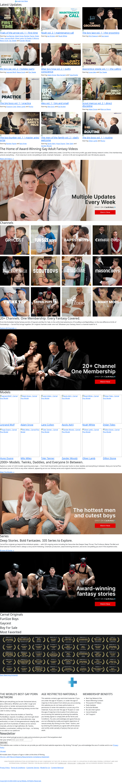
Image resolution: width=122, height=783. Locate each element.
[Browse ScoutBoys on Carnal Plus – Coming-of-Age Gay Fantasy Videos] (45, 271)
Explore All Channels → (8, 328)
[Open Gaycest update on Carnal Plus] (20, 67)
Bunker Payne (29, 36)
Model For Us (45, 768)
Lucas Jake (92, 72)
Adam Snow (19, 36)
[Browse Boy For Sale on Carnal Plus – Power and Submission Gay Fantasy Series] (14, 271)
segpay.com (62, 763)
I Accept (3, 751)
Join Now (24, 1)
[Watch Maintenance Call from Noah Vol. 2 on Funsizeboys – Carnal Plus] (61, 18)
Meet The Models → (7, 472)
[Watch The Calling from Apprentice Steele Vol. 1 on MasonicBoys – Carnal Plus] (102, 54)
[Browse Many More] (107, 302)
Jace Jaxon (105, 36)
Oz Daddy (27, 38)
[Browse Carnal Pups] (45, 302)
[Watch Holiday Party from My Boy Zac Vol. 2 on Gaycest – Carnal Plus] (20, 54)
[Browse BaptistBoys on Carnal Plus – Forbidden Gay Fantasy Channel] (76, 240)
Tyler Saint (69, 144)
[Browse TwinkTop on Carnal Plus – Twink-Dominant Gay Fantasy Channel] (14, 302)
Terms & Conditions (18, 768)
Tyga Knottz (73, 75)
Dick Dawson (93, 36)
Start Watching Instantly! (9, 675)
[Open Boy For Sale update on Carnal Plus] (102, 30)
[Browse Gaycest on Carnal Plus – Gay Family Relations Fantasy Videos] (14, 240)
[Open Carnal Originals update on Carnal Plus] (20, 101)
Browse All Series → (7, 550)
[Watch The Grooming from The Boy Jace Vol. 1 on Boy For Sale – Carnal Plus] (102, 18)
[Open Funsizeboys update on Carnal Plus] (61, 30)
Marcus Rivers (106, 109)
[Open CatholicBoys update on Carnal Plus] (61, 67)
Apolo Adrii (51, 144)
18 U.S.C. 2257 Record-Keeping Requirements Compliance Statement (24, 757)
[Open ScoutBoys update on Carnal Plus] (20, 30)
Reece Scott (4, 41)
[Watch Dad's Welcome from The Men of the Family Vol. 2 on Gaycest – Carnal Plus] (61, 123)
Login (19, 1)
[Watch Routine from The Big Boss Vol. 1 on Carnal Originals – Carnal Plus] (102, 123)
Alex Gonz (51, 107)
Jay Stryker (51, 36)
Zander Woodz (25, 41)
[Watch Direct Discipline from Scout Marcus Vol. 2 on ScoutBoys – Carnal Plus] (102, 89)
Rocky (31, 107)
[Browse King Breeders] (76, 302)
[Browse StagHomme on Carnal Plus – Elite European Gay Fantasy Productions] (76, 271)
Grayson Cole (11, 107)
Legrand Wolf (9, 38)
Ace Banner (10, 36)
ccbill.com (81, 763)
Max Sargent (61, 75)
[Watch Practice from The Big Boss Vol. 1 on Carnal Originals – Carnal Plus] (20, 89)
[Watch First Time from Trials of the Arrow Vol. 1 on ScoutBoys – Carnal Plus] (20, 18)
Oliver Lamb (19, 38)
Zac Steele (12, 41)
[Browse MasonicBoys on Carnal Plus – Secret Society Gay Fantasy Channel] (107, 271)
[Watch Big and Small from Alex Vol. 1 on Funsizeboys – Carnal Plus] (61, 89)
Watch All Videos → (7, 159)
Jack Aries (23, 144)
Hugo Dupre (60, 144)
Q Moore (35, 38)
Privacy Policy (5, 768)
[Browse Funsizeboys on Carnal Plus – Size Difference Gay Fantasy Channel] (45, 240)
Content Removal (57, 768)
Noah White (63, 36)
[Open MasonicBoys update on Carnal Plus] (102, 67)
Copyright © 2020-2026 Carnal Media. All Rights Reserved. (20, 781)
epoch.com (72, 763)
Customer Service (32, 768)
